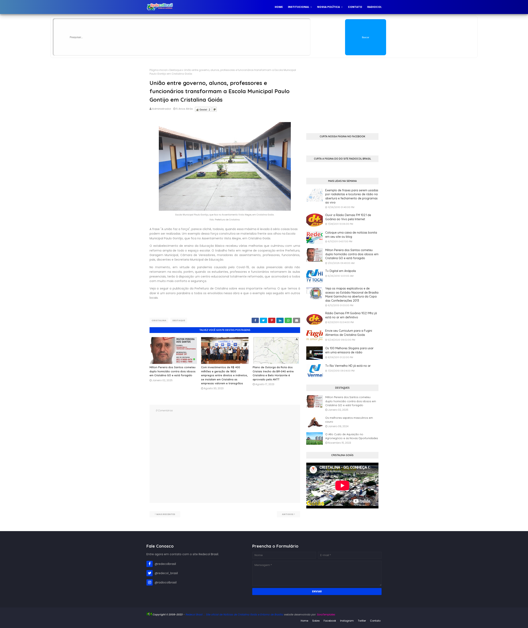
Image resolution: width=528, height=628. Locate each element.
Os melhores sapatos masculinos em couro (349, 419)
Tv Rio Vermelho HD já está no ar (348, 366)
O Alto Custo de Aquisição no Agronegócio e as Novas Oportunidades (351, 436)
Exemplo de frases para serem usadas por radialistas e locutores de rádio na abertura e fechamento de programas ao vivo (351, 196)
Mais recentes (165, 514)
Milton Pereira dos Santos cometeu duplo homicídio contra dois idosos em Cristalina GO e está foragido (173, 371)
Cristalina (159, 320)
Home (304, 620)
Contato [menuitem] (355, 7)
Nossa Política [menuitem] (328, 7)
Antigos (287, 514)
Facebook (330, 620)
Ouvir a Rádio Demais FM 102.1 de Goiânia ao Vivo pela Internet (348, 217)
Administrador (161, 109)
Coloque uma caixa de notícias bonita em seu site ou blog (351, 235)
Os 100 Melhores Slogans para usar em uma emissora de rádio (349, 350)
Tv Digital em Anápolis (340, 271)
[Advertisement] (342, 97)
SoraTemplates (326, 614)
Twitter (362, 620)
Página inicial (158, 70)
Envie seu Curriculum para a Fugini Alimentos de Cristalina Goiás (348, 333)
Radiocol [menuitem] (374, 7)
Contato (375, 620)
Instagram (347, 620)
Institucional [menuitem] (298, 7)
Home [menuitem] (279, 7)
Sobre (315, 620)
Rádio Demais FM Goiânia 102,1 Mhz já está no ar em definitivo (351, 315)
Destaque (175, 70)
